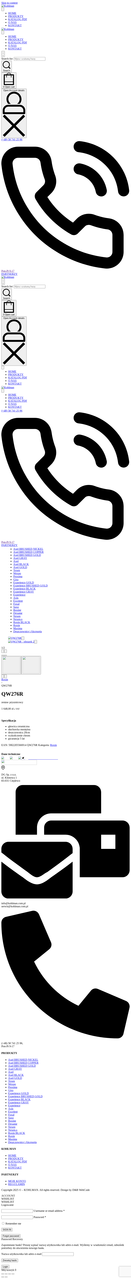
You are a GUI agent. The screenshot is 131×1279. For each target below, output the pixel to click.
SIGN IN (7, 1229)
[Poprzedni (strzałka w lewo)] (2, 1276)
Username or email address (49, 1210)
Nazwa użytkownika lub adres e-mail (21, 1254)
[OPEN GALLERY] (14, 638)
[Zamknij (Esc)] (13, 1273)
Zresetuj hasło (10, 1260)
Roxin (4, 679)
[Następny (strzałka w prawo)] (6, 1276)
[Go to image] (2, 655)
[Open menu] (2, 9)
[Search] (3, 54)
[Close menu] (2, 32)
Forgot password (11, 1236)
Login (5, 1266)
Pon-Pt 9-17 (7, 270)
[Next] (5, 651)
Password (40, 1217)
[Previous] (2, 651)
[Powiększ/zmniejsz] (2, 1273)
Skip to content (9, 2)
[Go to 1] (11, 665)
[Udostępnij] (9, 1273)
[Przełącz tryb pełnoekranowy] (6, 1273)
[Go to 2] (31, 665)
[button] (22, 638)
